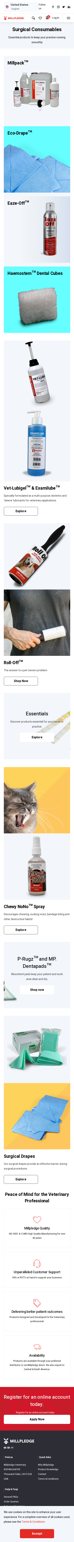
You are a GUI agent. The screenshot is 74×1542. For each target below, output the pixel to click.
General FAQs (11, 1497)
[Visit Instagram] (58, 7)
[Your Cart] (47, 17)
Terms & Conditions (48, 1479)
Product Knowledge (48, 1469)
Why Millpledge (46, 1465)
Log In (55, 18)
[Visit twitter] (63, 7)
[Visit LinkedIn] (69, 7)
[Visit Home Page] (14, 18)
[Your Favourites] (40, 18)
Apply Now (37, 1419)
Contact (42, 1474)
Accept (37, 1533)
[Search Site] (33, 18)
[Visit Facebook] (53, 7)
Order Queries (11, 1501)
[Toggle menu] (68, 18)
